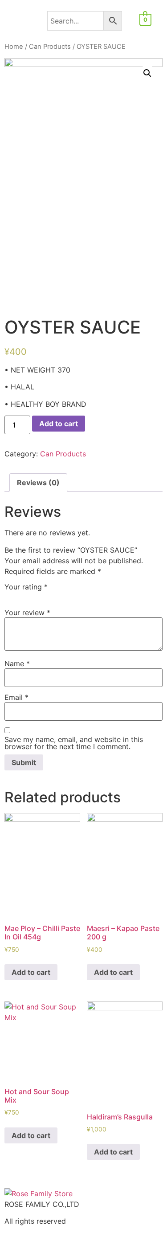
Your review (27, 612)
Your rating (26, 586)
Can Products (50, 47)
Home (13, 47)
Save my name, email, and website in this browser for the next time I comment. (73, 743)
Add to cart (58, 423)
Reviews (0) (38, 482)
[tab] (38, 482)
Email (16, 697)
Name (17, 663)
